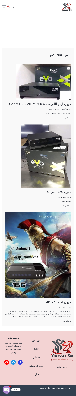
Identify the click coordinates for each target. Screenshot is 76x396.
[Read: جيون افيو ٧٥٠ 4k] (38, 255)
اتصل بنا (36, 374)
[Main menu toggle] (4, 7)
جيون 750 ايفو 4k (59, 192)
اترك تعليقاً (68, 109)
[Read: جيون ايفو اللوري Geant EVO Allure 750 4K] (43, 81)
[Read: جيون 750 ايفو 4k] (46, 156)
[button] (14, 7)
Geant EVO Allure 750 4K (56, 109)
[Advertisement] (38, 29)
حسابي (36, 357)
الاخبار (36, 348)
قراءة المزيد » (67, 118)
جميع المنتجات (36, 365)
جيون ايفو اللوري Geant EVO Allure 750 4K (40, 104)
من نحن (36, 340)
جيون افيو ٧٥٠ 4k (58, 302)
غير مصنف (61, 307)
